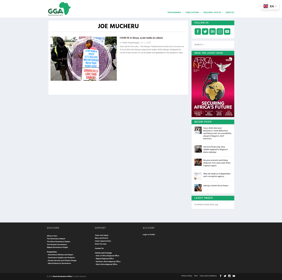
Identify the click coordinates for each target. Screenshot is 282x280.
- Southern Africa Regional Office (107, 261)
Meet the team (100, 244)
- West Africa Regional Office (106, 264)
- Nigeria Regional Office (104, 258)
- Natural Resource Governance (59, 263)
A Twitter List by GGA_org (206, 204)
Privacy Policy (186, 275)
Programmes (174, 12)
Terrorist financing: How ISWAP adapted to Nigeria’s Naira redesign (215, 149)
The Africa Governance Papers (58, 241)
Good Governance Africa (62, 276)
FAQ (196, 275)
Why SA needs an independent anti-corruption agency (216, 175)
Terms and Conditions (208, 275)
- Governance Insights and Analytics (61, 257)
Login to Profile (149, 234)
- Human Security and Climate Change (61, 260)
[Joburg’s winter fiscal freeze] (198, 187)
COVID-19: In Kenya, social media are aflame (141, 38)
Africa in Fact (52, 236)
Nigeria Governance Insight (57, 247)
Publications (192, 12)
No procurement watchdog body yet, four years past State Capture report (216, 163)
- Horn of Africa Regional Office (107, 255)
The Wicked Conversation (57, 244)
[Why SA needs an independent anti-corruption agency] (198, 175)
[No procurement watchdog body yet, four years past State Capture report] (198, 162)
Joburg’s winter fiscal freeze (215, 185)
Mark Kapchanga (130, 42)
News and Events (101, 238)
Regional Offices (212, 12)
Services (230, 12)
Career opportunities (103, 241)
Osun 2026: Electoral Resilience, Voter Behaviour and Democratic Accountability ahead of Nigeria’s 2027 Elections (217, 133)
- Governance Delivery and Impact (60, 254)
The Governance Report (56, 238)
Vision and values (101, 235)
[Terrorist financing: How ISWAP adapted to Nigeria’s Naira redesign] (198, 149)
